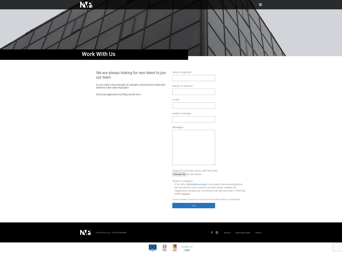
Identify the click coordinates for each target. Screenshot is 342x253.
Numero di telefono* (182, 86)
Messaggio (177, 127)
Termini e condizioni (209, 187)
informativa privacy (197, 184)
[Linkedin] (216, 232)
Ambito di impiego (181, 113)
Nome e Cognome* (182, 72)
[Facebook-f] (211, 232)
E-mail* (176, 99)
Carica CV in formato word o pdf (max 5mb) (195, 170)
